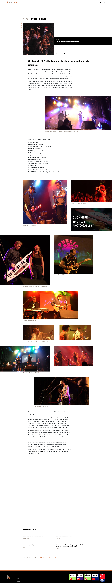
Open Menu (104, 2)
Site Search (101, 2)
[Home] (13, 2)
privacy (18, 581)
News (25, 19)
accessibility (19, 578)
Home (24, 557)
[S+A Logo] (11, 578)
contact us (19, 576)
